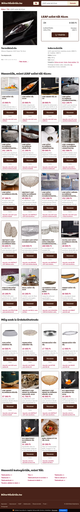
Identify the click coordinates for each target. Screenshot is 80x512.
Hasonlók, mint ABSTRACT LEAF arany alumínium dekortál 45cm (29, 414)
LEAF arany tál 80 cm (49, 97)
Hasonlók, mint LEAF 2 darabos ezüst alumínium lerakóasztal (69, 168)
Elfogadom (63, 510)
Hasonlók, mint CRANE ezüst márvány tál (28, 366)
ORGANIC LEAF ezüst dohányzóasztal (30, 241)
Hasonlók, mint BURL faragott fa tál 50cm (48, 461)
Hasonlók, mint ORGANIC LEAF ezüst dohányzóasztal (29, 263)
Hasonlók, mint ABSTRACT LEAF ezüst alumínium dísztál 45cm (29, 216)
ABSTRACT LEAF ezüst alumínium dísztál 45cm (29, 194)
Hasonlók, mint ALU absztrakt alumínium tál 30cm (68, 414)
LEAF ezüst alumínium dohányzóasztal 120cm (69, 99)
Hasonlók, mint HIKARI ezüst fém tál (68, 366)
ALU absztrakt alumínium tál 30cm (68, 392)
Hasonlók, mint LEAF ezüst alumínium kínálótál (29, 168)
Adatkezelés (27, 504)
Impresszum (12, 504)
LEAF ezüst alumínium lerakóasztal (48, 146)
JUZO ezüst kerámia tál (7, 344)
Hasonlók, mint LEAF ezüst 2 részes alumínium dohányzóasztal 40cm (69, 216)
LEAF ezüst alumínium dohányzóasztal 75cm (49, 195)
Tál (78, 62)
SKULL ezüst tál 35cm (28, 289)
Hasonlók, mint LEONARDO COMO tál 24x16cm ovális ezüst (49, 312)
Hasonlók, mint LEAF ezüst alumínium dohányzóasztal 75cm (49, 216)
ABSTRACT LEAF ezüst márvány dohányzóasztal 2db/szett (49, 243)
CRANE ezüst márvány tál (27, 344)
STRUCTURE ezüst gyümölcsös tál (9, 289)
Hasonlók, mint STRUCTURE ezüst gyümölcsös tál (10, 311)
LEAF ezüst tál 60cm (8, 97)
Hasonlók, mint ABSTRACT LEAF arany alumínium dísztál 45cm (49, 414)
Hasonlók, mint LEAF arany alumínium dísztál (9, 414)
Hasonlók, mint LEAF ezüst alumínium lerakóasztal (49, 168)
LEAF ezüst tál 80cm (28, 97)
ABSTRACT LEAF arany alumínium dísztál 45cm (49, 392)
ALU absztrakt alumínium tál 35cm (28, 440)
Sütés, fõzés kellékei (70, 62)
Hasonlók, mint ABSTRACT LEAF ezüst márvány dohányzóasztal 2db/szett (49, 264)
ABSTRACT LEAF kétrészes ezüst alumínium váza (8, 242)
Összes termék (37, 504)
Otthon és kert (58, 62)
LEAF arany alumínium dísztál (10, 391)
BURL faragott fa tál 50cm (49, 439)
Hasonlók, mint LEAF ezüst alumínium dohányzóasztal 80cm (9, 168)
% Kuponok (4, 507)
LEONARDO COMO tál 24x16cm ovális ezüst (49, 289)
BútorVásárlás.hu (11, 3)
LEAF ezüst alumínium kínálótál (26, 146)
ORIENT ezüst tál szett (69, 289)
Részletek (10, 113)
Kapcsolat (4, 504)
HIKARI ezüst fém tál (69, 344)
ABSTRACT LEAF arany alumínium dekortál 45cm (29, 392)
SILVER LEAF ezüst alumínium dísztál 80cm (70, 242)
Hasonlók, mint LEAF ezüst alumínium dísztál (9, 215)
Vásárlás (61, 35)
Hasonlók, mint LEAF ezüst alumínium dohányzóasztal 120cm (69, 121)
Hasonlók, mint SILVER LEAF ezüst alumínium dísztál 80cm (68, 264)
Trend (44, 504)
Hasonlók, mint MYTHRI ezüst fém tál (48, 366)
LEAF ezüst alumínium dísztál (10, 193)
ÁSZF (19, 504)
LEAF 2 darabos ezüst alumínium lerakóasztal (69, 146)
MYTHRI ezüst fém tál (49, 344)
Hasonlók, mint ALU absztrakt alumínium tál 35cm (28, 462)
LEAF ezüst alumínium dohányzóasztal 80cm (9, 147)
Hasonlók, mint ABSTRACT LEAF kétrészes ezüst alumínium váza (9, 264)
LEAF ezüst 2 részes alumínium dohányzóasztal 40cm (69, 195)
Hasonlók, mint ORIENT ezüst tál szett (68, 311)
